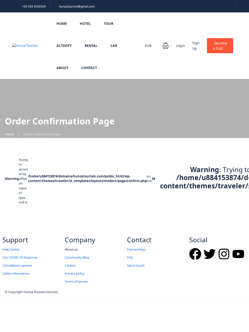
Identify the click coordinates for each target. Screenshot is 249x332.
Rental (91, 45)
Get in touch (136, 265)
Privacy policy (74, 273)
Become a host (220, 46)
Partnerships (136, 249)
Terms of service (76, 281)
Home (61, 23)
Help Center (11, 249)
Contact (89, 67)
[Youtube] (238, 254)
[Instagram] (224, 254)
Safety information (15, 273)
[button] (165, 46)
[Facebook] (195, 254)
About (62, 67)
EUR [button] (148, 45)
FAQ (130, 257)
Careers (70, 265)
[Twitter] (210, 254)
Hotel (85, 23)
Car (113, 45)
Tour (108, 23)
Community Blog (77, 257)
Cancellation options (17, 265)
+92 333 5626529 (34, 6)
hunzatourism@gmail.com (77, 6)
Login (180, 45)
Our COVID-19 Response (19, 257)
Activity (64, 45)
